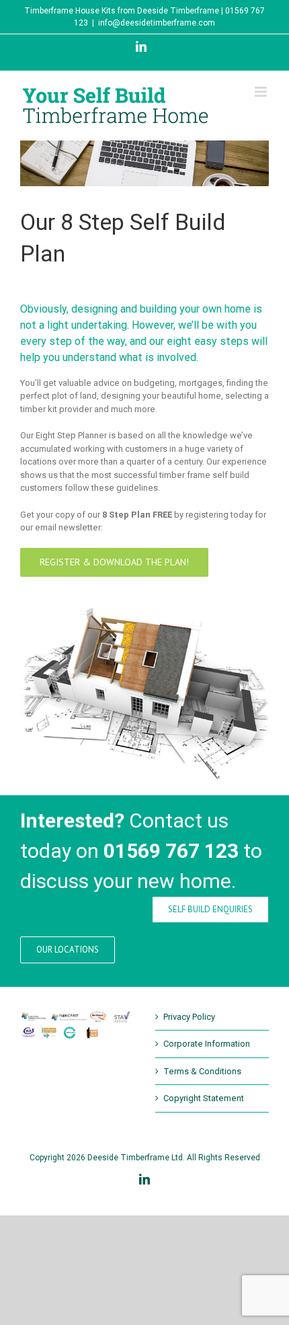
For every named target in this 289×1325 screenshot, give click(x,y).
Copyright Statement (203, 1098)
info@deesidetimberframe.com (156, 23)
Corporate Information (206, 1044)
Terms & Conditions (202, 1071)
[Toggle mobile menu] (262, 92)
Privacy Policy (189, 1017)
